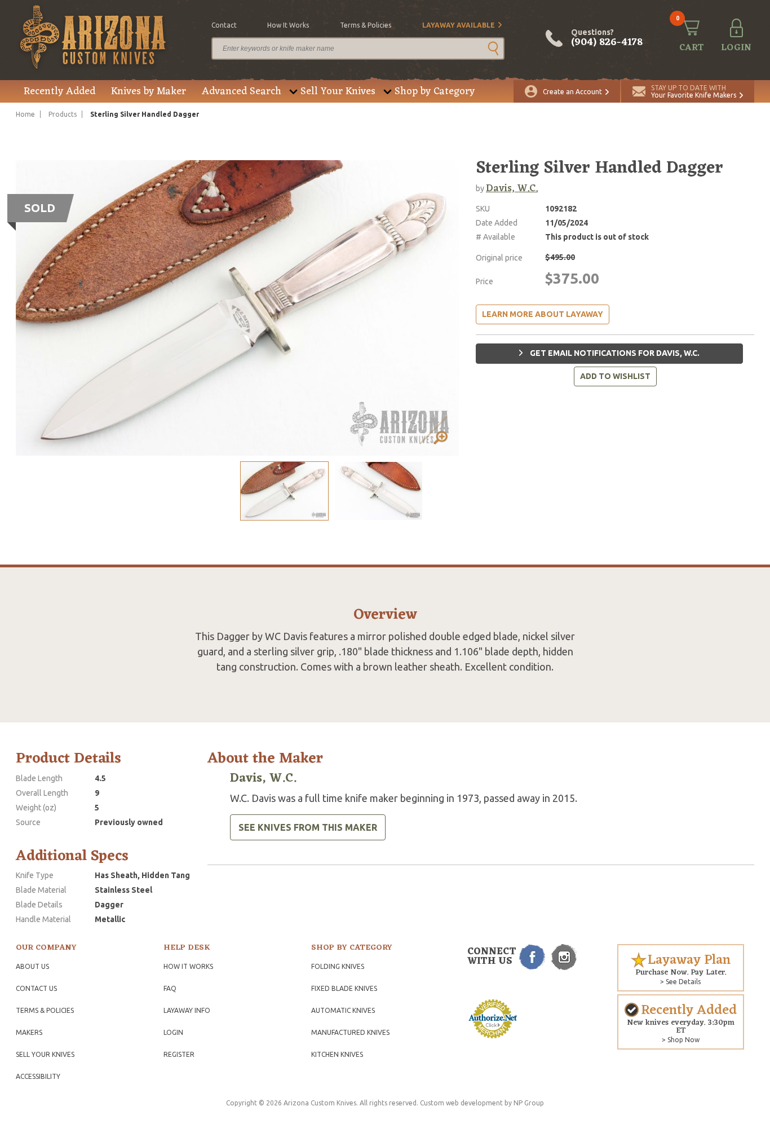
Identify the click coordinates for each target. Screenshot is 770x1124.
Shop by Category (435, 91)
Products (62, 114)
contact (224, 25)
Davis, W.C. (512, 188)
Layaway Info (186, 1010)
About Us (32, 966)
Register (178, 1054)
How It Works (188, 966)
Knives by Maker (148, 91)
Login (173, 1032)
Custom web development (461, 1103)
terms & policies (365, 25)
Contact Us (36, 988)
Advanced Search (241, 91)
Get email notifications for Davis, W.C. (614, 353)
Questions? (607, 38)
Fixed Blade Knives (344, 988)
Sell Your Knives (337, 91)
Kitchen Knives (337, 1054)
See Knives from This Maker (307, 827)
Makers (29, 1032)
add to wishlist (615, 376)
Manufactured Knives (350, 1032)
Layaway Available (458, 25)
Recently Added (59, 91)
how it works (288, 25)
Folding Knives (337, 966)
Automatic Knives (343, 1010)
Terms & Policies (45, 1010)
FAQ (169, 988)
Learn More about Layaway (542, 314)
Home (25, 114)
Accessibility (38, 1076)
